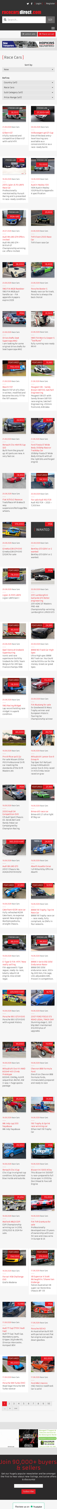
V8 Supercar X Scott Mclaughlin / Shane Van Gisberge (42, 1279)
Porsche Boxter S (39, 289)
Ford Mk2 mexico (39, 1383)
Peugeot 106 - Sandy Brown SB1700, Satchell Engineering (42, 390)
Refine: (6, 78)
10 (49, 1403)
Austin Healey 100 (40, 185)
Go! (50, 19)
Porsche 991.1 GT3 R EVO (13, 1016)
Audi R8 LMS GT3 (10, 866)
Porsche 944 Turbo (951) (13, 1383)
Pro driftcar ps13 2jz (11, 756)
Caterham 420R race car (14, 910)
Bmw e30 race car (39, 811)
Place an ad (47, 34)
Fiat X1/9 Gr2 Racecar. (12, 499)
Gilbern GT (7, 133)
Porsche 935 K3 (38, 1328)
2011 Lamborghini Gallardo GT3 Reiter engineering (40, 598)
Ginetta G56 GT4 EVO (12, 549)
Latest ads (29, 34)
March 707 (7, 387)
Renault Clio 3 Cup (10, 1170)
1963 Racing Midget (11, 705)
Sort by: (28, 65)
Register (50, 3)
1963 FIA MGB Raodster (13, 289)
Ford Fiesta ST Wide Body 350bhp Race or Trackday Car (41, 448)
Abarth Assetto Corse (41, 866)
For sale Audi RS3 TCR (41, 500)
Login (38, 3)
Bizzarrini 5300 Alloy (41, 1170)
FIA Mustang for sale (41, 705)
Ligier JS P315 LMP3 (11, 595)
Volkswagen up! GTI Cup (42, 133)
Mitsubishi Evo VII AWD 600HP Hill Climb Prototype (13, 1071)
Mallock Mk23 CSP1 (11, 1222)
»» (15, 1408)
